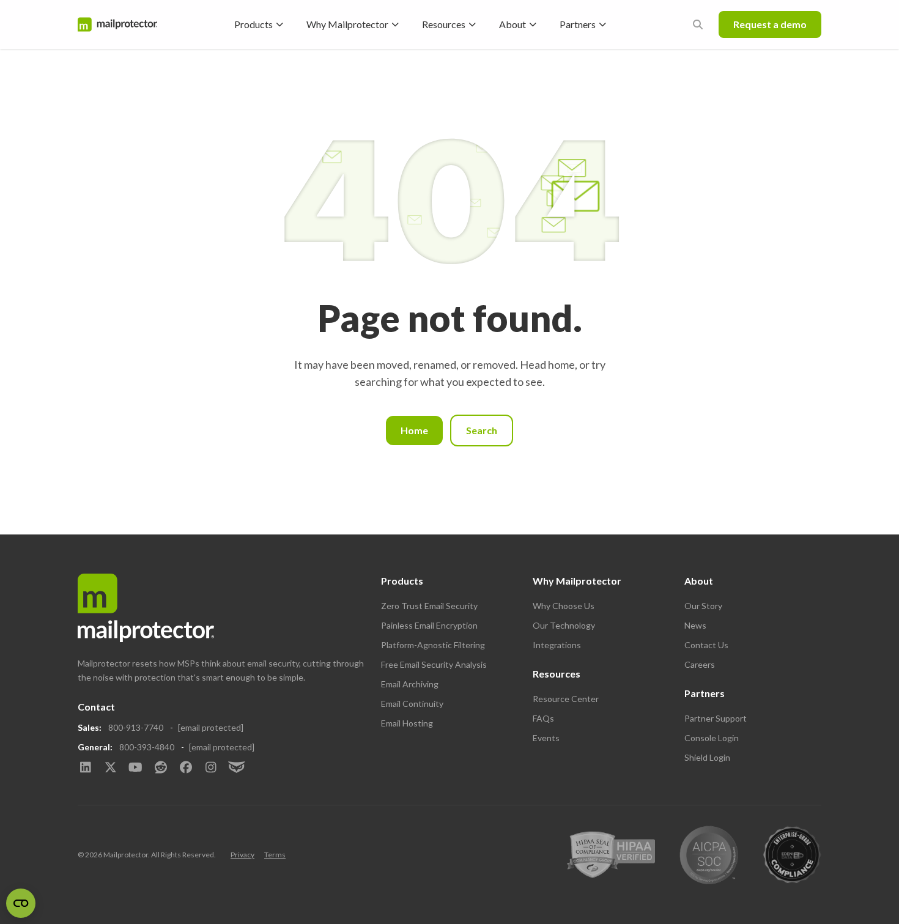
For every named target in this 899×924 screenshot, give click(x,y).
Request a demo (770, 24)
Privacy (242, 854)
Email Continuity (412, 703)
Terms (275, 854)
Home (414, 430)
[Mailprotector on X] (110, 768)
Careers (699, 664)
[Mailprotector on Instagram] (210, 768)
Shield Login (707, 757)
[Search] (697, 24)
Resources (443, 24)
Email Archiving (409, 684)
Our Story (703, 606)
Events (546, 738)
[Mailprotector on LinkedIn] (85, 768)
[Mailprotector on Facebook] (185, 768)
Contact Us (706, 645)
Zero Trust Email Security (429, 606)
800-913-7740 (135, 727)
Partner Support (715, 718)
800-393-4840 (146, 747)
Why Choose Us (563, 606)
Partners (578, 24)
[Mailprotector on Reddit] (160, 768)
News (695, 625)
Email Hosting (407, 723)
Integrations (557, 645)
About (512, 24)
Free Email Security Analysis (434, 664)
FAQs (543, 718)
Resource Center (566, 698)
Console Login (711, 738)
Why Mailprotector (347, 24)
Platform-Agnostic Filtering (433, 645)
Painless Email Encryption (429, 625)
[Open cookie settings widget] (20, 903)
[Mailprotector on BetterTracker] (235, 768)
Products (253, 24)
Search (481, 430)
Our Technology (564, 625)
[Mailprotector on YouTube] (135, 768)
